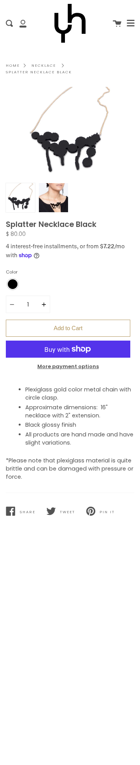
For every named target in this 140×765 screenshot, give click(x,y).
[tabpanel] (70, 133)
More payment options (68, 366)
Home (13, 65)
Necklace (44, 65)
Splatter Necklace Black (39, 71)
